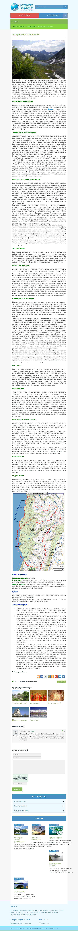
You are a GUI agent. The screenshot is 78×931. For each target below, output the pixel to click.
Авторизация (54, 15)
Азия (27, 26)
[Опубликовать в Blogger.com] (38, 676)
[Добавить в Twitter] (59, 676)
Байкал (50, 109)
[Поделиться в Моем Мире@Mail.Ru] (49, 676)
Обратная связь (44, 923)
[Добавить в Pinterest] (56, 676)
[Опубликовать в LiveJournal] (45, 676)
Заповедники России (20, 672)
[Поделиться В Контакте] (63, 676)
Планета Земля (19, 26)
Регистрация (26, 15)
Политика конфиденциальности (20, 923)
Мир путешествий (19, 801)
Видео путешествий (20, 806)
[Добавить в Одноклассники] (52, 676)
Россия (32, 26)
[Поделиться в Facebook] (41, 676)
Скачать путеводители (21, 810)
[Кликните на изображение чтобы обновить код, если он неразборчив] (20, 778)
